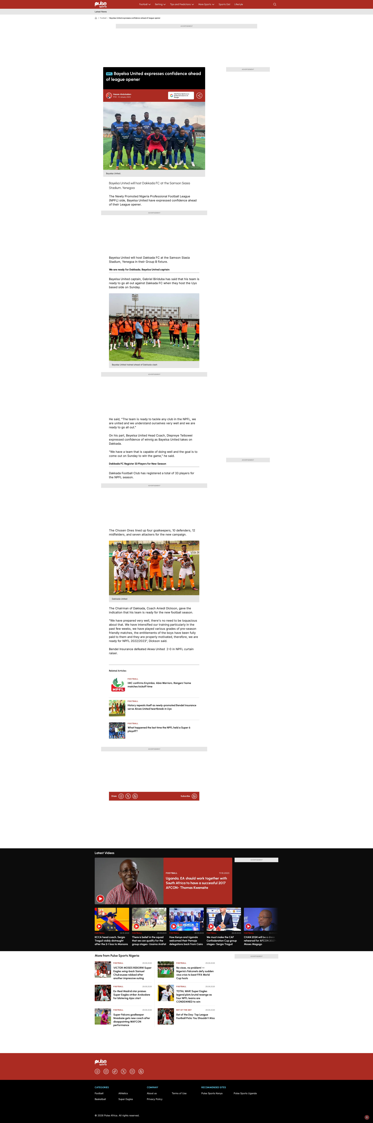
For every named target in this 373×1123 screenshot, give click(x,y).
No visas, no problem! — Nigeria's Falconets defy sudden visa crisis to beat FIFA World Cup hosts (195, 973)
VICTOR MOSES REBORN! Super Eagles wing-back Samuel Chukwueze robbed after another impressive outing (132, 973)
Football (143, 4)
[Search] (275, 4)
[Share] (199, 95)
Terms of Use (179, 1093)
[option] (112, 928)
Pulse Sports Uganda (245, 1093)
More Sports (204, 4)
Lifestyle (238, 4)
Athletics (123, 1093)
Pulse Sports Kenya (211, 1093)
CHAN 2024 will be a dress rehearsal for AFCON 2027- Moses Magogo (260, 941)
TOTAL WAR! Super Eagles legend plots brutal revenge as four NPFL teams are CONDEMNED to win (194, 996)
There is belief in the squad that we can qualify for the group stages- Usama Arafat (149, 941)
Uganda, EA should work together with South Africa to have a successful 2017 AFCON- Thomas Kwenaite (196, 883)
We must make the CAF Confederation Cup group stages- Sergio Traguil (222, 941)
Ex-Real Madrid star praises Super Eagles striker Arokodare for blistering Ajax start (131, 995)
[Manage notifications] (367, 1117)
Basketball (100, 1099)
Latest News (101, 11)
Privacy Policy (154, 1099)
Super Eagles (125, 1099)
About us (152, 1093)
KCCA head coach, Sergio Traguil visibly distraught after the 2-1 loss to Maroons (111, 941)
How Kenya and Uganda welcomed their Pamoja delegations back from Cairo (186, 941)
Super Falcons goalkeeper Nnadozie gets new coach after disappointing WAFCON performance (131, 1020)
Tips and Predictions (180, 4)
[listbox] (186, 928)
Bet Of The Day (184, 1010)
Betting (158, 4)
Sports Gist (224, 4)
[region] (186, 928)
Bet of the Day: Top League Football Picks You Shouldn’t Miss (195, 1016)
